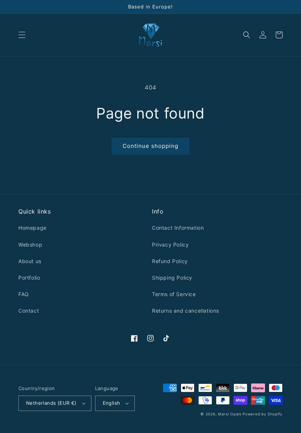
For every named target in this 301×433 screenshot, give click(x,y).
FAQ (23, 294)
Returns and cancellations (185, 311)
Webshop (30, 244)
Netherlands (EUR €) (51, 403)
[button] (22, 35)
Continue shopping (150, 145)
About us (29, 261)
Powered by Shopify (263, 414)
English (111, 403)
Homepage (32, 228)
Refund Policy (170, 261)
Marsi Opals (230, 414)
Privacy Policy (170, 244)
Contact (28, 311)
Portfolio (29, 277)
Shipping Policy (172, 277)
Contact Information (178, 228)
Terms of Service (174, 294)
